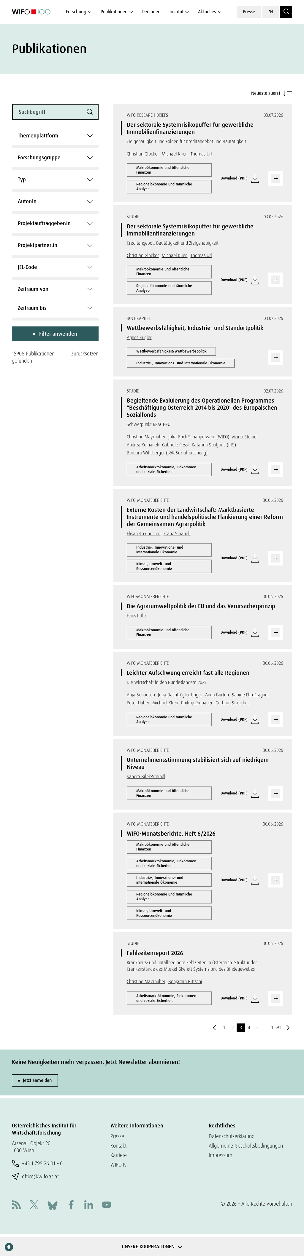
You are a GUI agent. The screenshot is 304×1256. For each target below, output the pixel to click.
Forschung (76, 12)
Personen (151, 12)
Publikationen (114, 12)
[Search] (286, 12)
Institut (176, 12)
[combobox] (55, 135)
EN (270, 12)
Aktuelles (207, 12)
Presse (249, 12)
